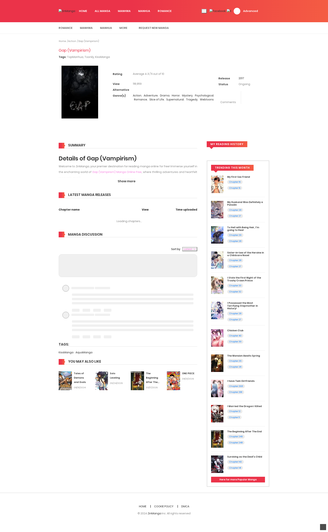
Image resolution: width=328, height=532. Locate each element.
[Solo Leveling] (101, 381)
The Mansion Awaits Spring (243, 355)
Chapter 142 (235, 461)
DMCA (185, 506)
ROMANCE (165, 11)
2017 (241, 78)
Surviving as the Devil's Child (244, 456)
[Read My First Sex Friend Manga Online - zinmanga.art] (217, 184)
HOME (83, 11)
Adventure (151, 95)
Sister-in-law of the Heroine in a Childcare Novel (245, 254)
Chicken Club (235, 330)
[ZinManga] (67, 11)
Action (72, 41)
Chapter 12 (234, 411)
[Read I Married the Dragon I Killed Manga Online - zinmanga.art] (217, 413)
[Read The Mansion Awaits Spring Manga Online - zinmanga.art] (217, 363)
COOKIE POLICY (163, 506)
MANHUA (144, 11)
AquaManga (84, 352)
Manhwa (86, 28)
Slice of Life (156, 99)
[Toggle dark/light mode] (204, 11)
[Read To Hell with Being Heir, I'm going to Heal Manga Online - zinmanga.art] (217, 234)
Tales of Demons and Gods (80, 378)
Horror (176, 95)
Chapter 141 (235, 467)
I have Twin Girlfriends (241, 381)
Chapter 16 (235, 181)
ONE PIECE (188, 373)
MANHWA (124, 11)
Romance (66, 28)
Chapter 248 (236, 442)
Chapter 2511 (235, 392)
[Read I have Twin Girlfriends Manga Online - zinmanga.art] (217, 388)
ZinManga (154, 513)
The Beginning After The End (244, 431)
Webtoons (207, 99)
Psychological (204, 95)
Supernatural (175, 99)
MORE (123, 28)
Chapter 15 (234, 187)
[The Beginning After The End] (137, 381)
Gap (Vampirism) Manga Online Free (117, 172)
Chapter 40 (235, 335)
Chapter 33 (235, 285)
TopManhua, (75, 57)
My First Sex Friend (238, 176)
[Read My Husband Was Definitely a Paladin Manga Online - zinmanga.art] (217, 209)
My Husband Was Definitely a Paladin (245, 203)
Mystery (187, 95)
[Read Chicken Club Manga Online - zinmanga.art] (217, 338)
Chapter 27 (235, 215)
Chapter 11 (234, 417)
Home (62, 41)
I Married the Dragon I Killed (244, 406)
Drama (165, 95)
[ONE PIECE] (173, 381)
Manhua (106, 28)
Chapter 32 (235, 291)
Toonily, (89, 57)
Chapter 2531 (236, 386)
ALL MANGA (102, 11)
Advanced (250, 11)
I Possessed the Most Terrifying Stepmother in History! (242, 305)
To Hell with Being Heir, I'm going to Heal (243, 229)
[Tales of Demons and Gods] (65, 381)
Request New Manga (154, 28)
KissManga (102, 57)
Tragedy (192, 99)
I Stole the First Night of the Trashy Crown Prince (244, 279)
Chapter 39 (235, 341)
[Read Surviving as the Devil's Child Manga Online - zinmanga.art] (217, 464)
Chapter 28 (235, 210)
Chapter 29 (235, 235)
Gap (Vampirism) (88, 41)
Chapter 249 (236, 436)
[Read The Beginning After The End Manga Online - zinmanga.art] (217, 439)
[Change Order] (118, 195)
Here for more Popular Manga (238, 479)
